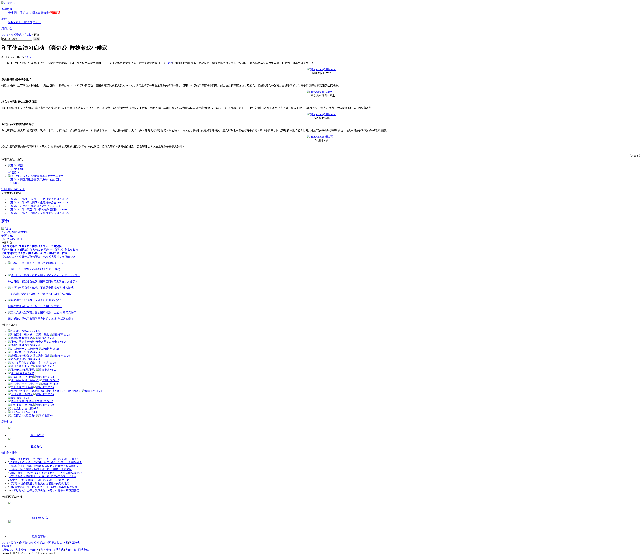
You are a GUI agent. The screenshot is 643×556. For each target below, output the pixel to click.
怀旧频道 (55, 12)
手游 (22, 12)
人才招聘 (20, 549)
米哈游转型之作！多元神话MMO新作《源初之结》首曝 (34, 253)
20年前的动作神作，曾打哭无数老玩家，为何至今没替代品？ (45, 462)
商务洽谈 (45, 549)
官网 (4, 189)
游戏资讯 (16, 34)
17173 (4, 34)
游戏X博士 (14, 22)
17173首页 (7, 542)
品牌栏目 (6, 421)
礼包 (22, 189)
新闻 (16, 542)
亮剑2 (27, 34)
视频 (54, 542)
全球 (10, 12)
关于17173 (7, 549)
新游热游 (6, 9)
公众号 (37, 22)
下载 (16, 189)
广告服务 (33, 549)
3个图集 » (13, 172)
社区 (48, 542)
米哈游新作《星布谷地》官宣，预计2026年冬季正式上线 (42, 476)
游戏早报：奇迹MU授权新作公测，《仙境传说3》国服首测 (44, 458)
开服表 (45, 12)
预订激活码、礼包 (12, 239)
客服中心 (70, 549)
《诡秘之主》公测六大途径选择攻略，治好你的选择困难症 (44, 465)
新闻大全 (6, 28)
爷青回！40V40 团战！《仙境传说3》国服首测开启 (39, 479)
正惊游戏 (26, 22)
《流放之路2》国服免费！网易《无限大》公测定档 (31, 246)
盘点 (28, 12)
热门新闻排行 (9, 452)
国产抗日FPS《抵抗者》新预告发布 (22, 249)
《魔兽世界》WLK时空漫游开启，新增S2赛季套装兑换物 (43, 487)
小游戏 (41, 542)
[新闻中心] (8, 3)
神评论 (28, 56)
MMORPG (23, 232)
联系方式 (58, 549)
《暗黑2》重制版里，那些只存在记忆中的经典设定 (39, 483)
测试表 (36, 12)
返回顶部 (6, 546)
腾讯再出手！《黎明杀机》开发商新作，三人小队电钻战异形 (45, 472)
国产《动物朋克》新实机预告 (60, 249)
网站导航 (83, 549)
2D (3, 232)
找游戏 (32, 542)
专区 (10, 189)
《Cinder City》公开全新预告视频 (21, 256)
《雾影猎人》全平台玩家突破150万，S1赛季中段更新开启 (45, 490)
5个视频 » (13, 183)
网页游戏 (74, 542)
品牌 (4, 18)
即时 (14, 232)
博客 (59, 542)
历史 (8, 232)
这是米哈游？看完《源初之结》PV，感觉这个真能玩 (40, 469)
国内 (16, 12)
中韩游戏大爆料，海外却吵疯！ (59, 256)
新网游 (24, 542)
